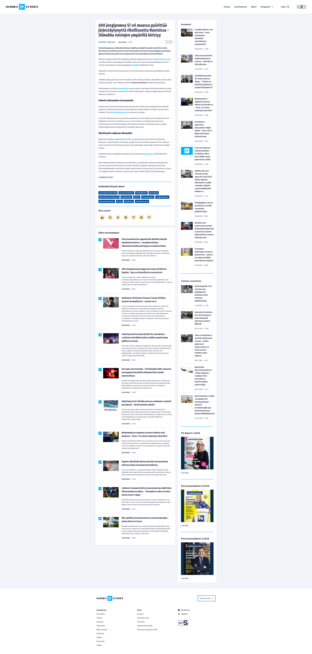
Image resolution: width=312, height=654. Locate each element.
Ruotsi (119, 201)
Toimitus (141, 621)
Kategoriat (265, 6)
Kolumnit (101, 641)
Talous (99, 618)
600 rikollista (127, 139)
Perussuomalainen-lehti (147, 629)
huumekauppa (147, 197)
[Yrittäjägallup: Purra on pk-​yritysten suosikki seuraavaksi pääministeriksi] (187, 209)
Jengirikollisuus (162, 197)
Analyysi (100, 621)
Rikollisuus (129, 201)
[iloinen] (110, 217)
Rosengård (154, 193)
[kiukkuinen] (126, 217)
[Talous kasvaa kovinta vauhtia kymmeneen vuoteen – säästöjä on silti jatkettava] (187, 62)
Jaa (167, 42)
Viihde (99, 645)
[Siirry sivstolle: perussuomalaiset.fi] (196, 623)
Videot (254, 6)
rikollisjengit (126, 197)
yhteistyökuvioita (118, 112)
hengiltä (136, 65)
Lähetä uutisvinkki (144, 625)
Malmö (136, 197)
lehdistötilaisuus (160, 59)
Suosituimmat (240, 6)
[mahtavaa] (133, 217)
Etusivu (227, 6)
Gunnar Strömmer (126, 193)
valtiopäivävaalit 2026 (108, 193)
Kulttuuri (100, 633)
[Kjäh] (149, 217)
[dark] (299, 7)
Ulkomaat (111, 42)
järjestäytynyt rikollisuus (109, 197)
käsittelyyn (124, 88)
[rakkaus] (141, 217)
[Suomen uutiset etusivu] (31, 7)
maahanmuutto (142, 201)
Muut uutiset (102, 629)
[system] (301, 7)
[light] (304, 7)
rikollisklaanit (141, 193)
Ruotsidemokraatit (106, 201)
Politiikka (102, 42)
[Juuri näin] (102, 217)
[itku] (118, 217)
